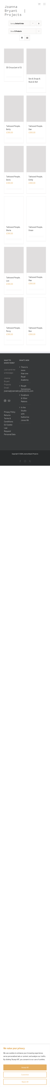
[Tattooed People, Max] (36, 260)
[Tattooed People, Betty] (14, 109)
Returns (7, 415)
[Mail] (9, 401)
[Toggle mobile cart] (39, 4)
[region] (25, 1065)
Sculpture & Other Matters (25, 398)
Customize (25, 1074)
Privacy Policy (9, 412)
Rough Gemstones (25, 387)
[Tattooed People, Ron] (36, 310)
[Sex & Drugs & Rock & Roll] (36, 61)
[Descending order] (38, 23)
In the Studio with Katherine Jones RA (25, 413)
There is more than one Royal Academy (25, 373)
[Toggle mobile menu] (44, 4)
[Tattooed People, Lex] (14, 260)
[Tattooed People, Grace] (36, 209)
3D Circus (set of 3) (13, 67)
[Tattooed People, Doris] (14, 159)
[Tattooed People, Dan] (36, 109)
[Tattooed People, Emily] (36, 159)
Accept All (25, 1067)
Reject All (25, 1082)
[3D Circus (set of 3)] (14, 56)
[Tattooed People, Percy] (14, 310)
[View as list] (27, 37)
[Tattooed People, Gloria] (14, 209)
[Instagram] (5, 401)
